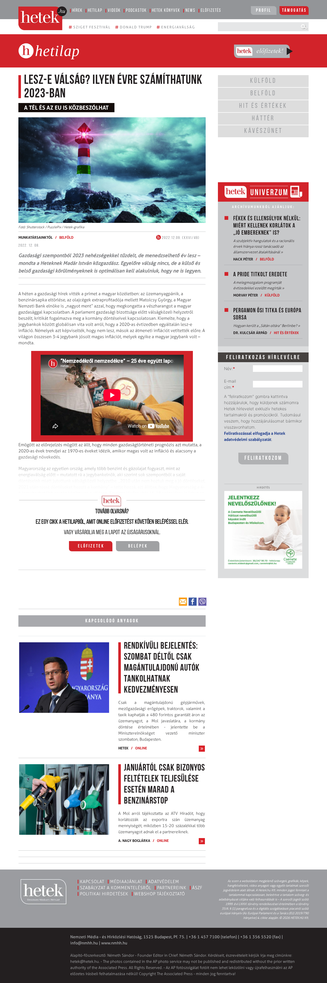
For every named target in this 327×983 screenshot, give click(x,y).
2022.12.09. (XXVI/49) (180, 238)
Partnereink (171, 887)
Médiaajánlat (126, 881)
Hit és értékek (286, 332)
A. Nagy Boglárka (134, 840)
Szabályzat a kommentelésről (115, 887)
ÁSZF (197, 887)
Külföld (272, 295)
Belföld (66, 237)
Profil (263, 10)
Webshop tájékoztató (159, 893)
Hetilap (95, 10)
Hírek (77, 10)
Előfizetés (211, 10)
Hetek (123, 748)
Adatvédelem (163, 881)
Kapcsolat (92, 881)
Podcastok (136, 10)
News (190, 10)
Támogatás (294, 10)
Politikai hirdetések (104, 893)
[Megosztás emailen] (183, 602)
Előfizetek (91, 546)
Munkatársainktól (35, 237)
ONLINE (141, 748)
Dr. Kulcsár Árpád (250, 332)
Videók (114, 10)
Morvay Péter (245, 295)
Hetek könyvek (166, 10)
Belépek (138, 546)
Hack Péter (243, 259)
